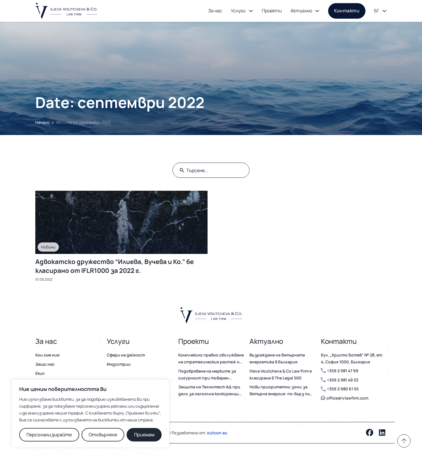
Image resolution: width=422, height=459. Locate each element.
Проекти (272, 10)
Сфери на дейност (126, 355)
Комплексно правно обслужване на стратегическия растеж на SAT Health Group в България (211, 358)
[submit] (182, 170)
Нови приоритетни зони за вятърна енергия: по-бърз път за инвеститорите (281, 390)
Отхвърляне (103, 434)
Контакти (346, 10)
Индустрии (119, 364)
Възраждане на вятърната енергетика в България (277, 358)
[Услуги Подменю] (251, 11)
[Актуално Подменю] (317, 11)
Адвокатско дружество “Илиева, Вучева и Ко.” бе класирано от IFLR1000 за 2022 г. (114, 266)
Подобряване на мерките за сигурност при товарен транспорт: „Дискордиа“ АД (208, 374)
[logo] (66, 11)
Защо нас (45, 364)
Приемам (144, 434)
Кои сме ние (47, 355)
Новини (48, 247)
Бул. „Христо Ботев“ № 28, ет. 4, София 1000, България (352, 358)
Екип (40, 373)
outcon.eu (217, 432)
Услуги (238, 10)
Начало (42, 122)
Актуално (301, 10)
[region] (90, 413)
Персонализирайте (49, 434)
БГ (376, 10)
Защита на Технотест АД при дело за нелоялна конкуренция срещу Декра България (209, 390)
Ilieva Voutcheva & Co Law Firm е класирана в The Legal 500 (280, 374)
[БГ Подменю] (384, 11)
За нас (215, 10)
